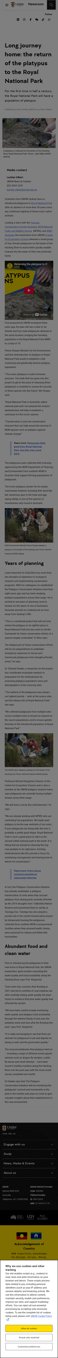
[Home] (17, 5)
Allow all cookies (29, 1328)
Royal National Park (41, 203)
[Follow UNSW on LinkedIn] (18, 19)
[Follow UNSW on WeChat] (36, 19)
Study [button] (8, 1154)
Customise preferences (29, 1346)
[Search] (51, 5)
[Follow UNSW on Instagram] (24, 19)
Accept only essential (29, 1337)
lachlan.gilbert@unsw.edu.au (22, 189)
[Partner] (34, 4)
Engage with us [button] (14, 1144)
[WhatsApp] (49, 19)
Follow (48, 14)
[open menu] (7, 5)
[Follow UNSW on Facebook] (30, 19)
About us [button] (10, 1173)
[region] (29, 1309)
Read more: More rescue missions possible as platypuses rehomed (27, 874)
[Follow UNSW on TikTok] (43, 19)
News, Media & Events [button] (19, 1163)
